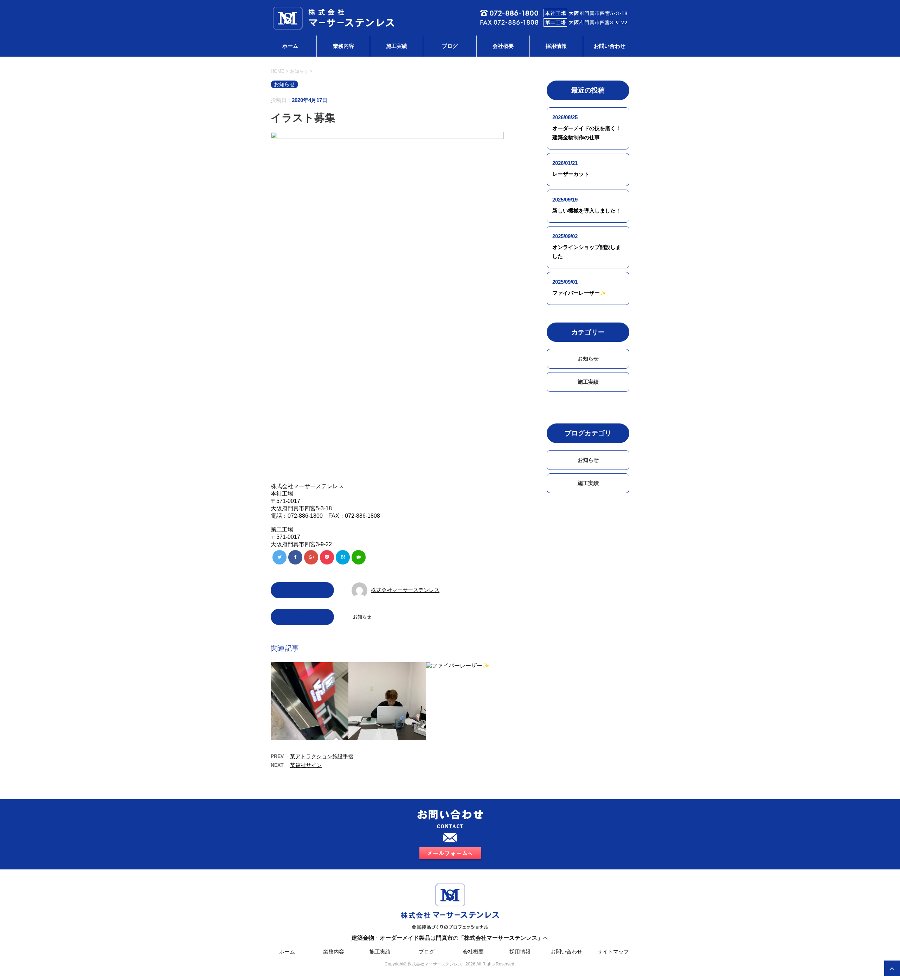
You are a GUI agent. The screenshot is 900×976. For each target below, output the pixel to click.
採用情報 (556, 46)
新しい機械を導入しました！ (586, 210)
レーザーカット (570, 174)
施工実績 (396, 46)
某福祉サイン (306, 765)
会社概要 (503, 46)
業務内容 (343, 46)
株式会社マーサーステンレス (405, 590)
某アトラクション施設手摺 (321, 756)
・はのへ (450, 938)
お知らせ (362, 616)
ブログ (450, 46)
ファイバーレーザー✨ (579, 293)
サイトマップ (613, 952)
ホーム (290, 46)
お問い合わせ (609, 46)
